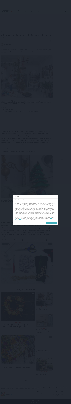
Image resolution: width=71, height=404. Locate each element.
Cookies (21, 219)
